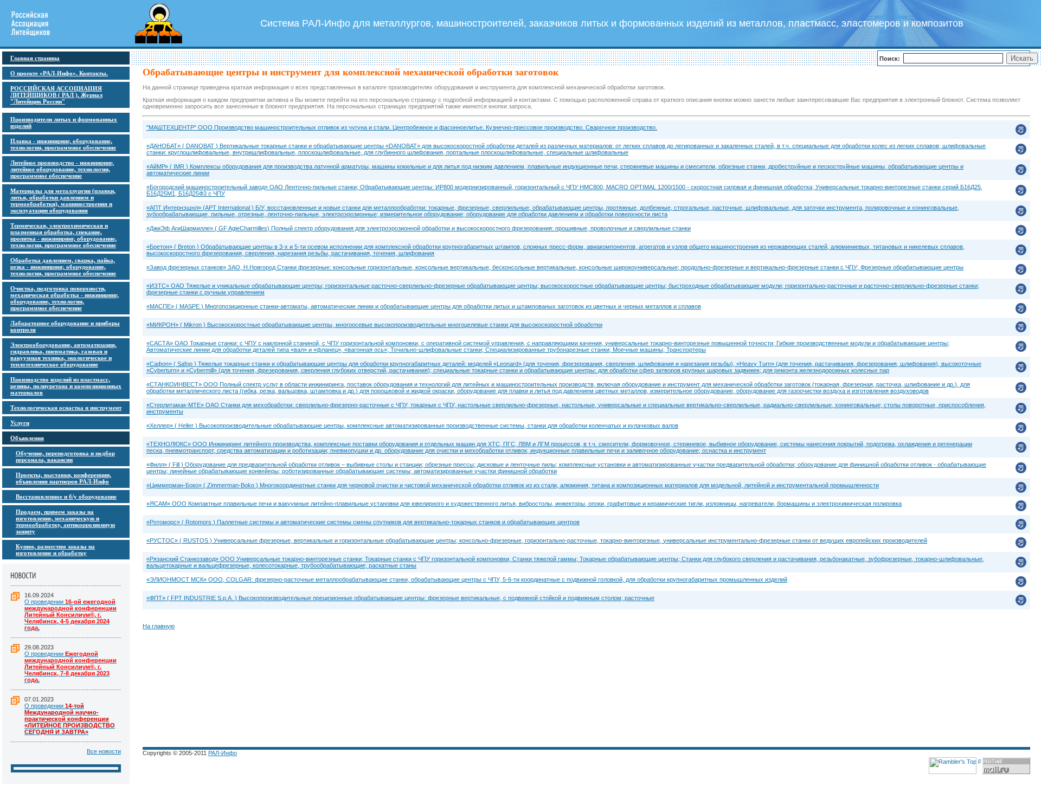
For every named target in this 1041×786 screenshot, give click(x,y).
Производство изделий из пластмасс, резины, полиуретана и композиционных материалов (65, 386)
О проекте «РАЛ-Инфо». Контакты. (59, 73)
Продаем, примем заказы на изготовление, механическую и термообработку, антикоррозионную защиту (65, 521)
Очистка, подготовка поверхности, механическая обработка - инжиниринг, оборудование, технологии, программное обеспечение (64, 298)
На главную (159, 626)
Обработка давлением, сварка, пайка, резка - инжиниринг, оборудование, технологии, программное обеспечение (63, 266)
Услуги (19, 423)
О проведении (70, 614)
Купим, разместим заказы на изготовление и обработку (55, 549)
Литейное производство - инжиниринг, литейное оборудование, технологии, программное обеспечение (62, 169)
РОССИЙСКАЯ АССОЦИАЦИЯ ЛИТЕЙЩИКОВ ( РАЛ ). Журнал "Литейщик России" (56, 95)
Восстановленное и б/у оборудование (66, 496)
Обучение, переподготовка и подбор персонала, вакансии (65, 456)
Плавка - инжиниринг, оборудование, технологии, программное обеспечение (63, 144)
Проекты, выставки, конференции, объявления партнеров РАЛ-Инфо (63, 478)
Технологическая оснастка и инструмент (65, 407)
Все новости (104, 751)
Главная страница (35, 58)
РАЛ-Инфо (222, 753)
